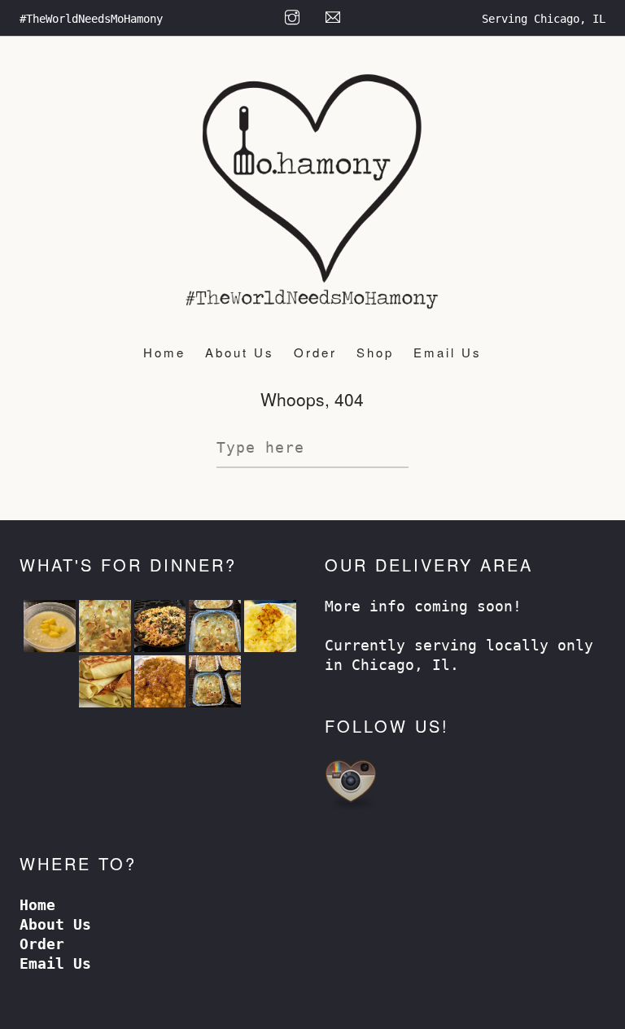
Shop (375, 352)
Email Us (447, 352)
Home (164, 352)
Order (315, 352)
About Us (239, 352)
